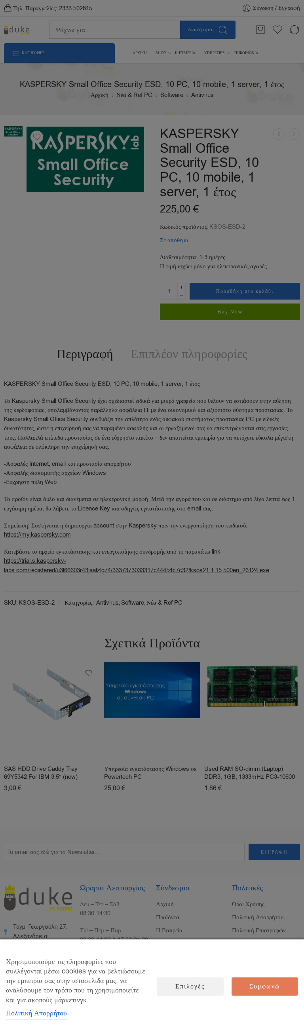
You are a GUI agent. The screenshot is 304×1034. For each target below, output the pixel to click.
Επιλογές (190, 986)
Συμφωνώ (264, 986)
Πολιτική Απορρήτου (36, 1013)
